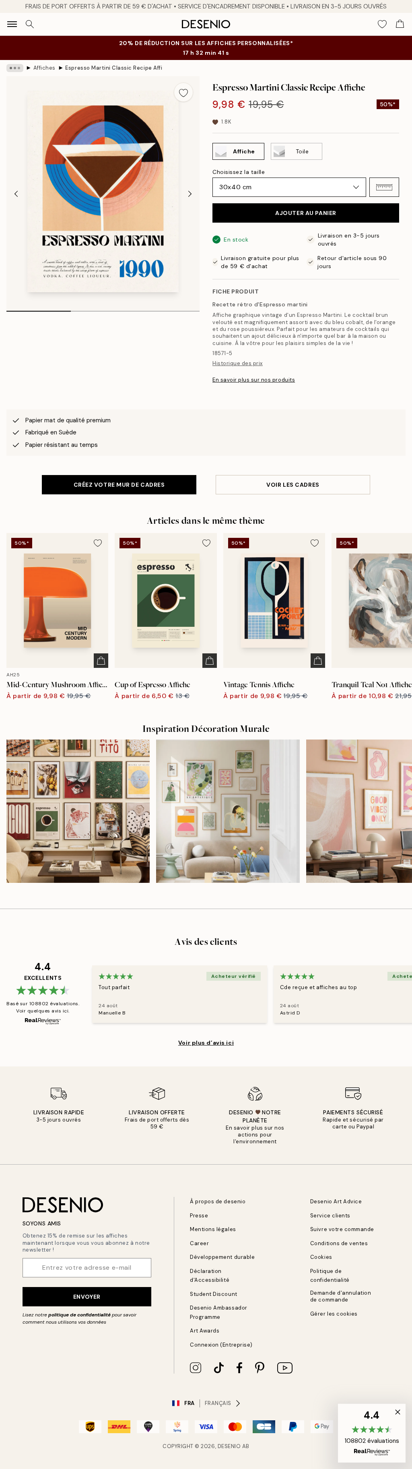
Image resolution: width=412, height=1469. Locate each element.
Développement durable (222, 1257)
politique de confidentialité (79, 1315)
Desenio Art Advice (336, 1201)
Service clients (330, 1215)
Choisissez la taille (238, 172)
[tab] (38, 308)
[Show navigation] (12, 24)
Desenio (229, 1446)
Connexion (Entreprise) (221, 1344)
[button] (384, 187)
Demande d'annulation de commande (340, 1296)
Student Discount (213, 1294)
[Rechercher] (30, 24)
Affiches (44, 67)
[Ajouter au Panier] (101, 660)
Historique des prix (237, 363)
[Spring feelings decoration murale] (227, 811)
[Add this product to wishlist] (183, 92)
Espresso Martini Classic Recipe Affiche (113, 67)
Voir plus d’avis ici (206, 1042)
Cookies (321, 1257)
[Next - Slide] (189, 194)
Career (199, 1243)
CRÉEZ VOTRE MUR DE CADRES (119, 484)
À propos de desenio (217, 1201)
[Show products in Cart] (400, 24)
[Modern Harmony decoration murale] (78, 811)
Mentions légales (213, 1229)
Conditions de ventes (339, 1243)
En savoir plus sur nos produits (253, 379)
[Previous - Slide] (16, 194)
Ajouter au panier (305, 213)
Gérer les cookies (334, 1313)
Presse (199, 1215)
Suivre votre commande (342, 1229)
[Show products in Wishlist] (382, 24)
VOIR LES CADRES (292, 484)
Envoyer (87, 1296)
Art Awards (204, 1330)
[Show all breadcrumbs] (14, 68)
